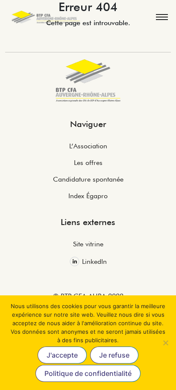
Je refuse (114, 355)
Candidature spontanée (88, 179)
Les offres (88, 163)
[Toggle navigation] (161, 17)
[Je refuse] (165, 342)
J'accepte (62, 355)
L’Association (88, 146)
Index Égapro (88, 196)
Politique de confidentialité (88, 373)
